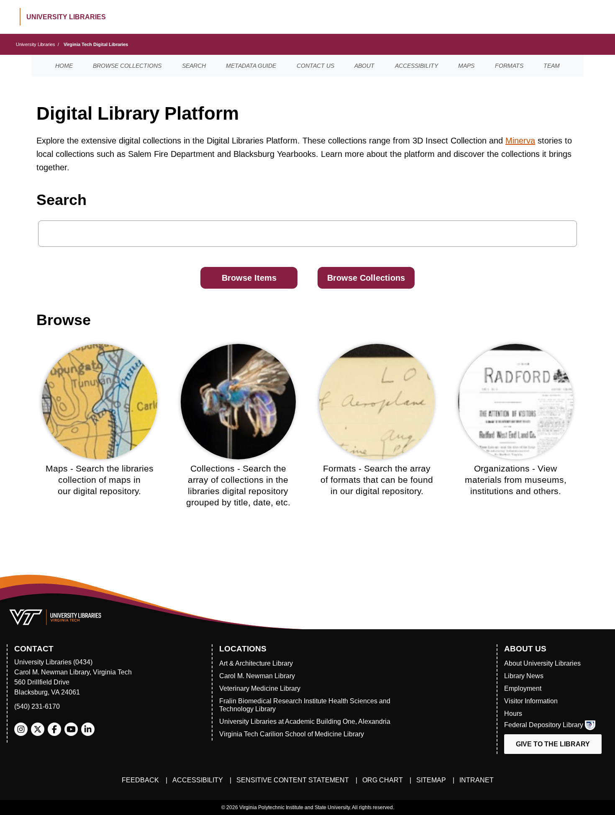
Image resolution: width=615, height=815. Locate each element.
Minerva (520, 140)
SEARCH (194, 65)
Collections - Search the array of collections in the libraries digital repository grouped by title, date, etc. (238, 485)
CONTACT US (315, 65)
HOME (64, 65)
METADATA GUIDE (251, 65)
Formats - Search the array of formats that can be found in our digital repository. (376, 480)
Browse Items (249, 277)
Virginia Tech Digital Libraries (96, 44)
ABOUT (364, 65)
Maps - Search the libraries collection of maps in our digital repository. (100, 480)
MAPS (466, 65)
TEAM (551, 65)
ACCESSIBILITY (416, 65)
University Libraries (35, 44)
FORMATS (509, 65)
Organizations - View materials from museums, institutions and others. (515, 480)
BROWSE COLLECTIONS (127, 65)
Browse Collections (366, 277)
